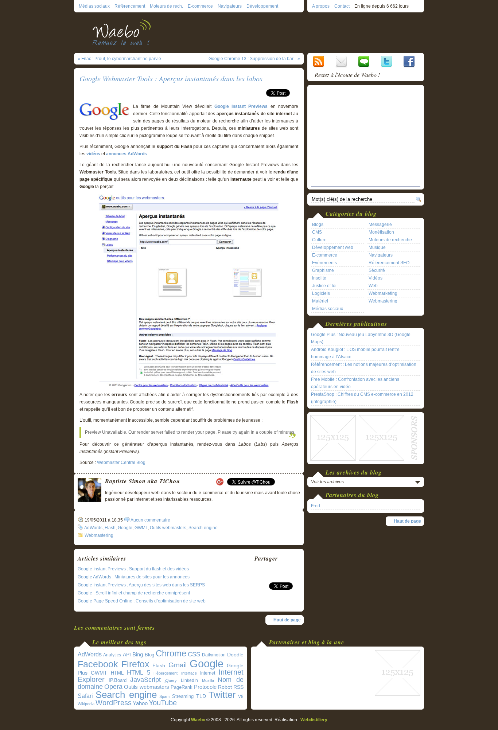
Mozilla (208, 680)
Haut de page (287, 619)
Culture (319, 239)
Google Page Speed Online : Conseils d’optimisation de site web (142, 601)
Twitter (222, 695)
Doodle (235, 654)
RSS (238, 687)
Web (373, 285)
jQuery (171, 680)
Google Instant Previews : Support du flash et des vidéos (133, 568)
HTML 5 (138, 672)
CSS (194, 654)
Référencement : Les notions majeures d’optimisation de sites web (363, 368)
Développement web (332, 247)
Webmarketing (383, 293)
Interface (189, 673)
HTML (117, 673)
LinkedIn (189, 680)
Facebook (98, 664)
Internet (207, 673)
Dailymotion (214, 654)
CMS (317, 232)
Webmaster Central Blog (121, 462)
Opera (113, 686)
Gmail (177, 665)
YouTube (163, 703)
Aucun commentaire (150, 520)
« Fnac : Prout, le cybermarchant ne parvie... (121, 58)
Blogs (317, 224)
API (127, 654)
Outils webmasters (168, 527)
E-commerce (200, 6)
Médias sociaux (94, 6)
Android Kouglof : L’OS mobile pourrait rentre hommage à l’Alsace (355, 353)
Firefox (135, 664)
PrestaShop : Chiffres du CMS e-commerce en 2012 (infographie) (362, 398)
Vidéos (375, 278)
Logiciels (321, 293)
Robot (225, 687)
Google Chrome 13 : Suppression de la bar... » (254, 58)
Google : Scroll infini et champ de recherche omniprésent (134, 593)
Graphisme (323, 270)
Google (125, 527)
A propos (321, 6)
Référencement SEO (389, 262)
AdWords (93, 527)
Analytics (112, 655)
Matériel (320, 301)
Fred (315, 505)
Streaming (183, 696)
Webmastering (99, 535)
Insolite (319, 278)
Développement (262, 6)
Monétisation (381, 232)
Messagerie (380, 224)
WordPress (114, 703)
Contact (342, 6)
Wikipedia (86, 704)
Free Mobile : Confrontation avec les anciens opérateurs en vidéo (355, 383)
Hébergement (165, 673)
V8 (241, 696)
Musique (377, 247)
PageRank (181, 687)
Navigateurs (230, 6)
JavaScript (145, 679)
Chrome (171, 653)
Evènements (324, 262)
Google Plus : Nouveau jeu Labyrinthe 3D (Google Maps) (361, 338)
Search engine (203, 527)
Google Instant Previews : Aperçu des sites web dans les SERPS (141, 584)
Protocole (205, 687)
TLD (201, 696)
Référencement (129, 6)
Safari (85, 695)
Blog (149, 654)
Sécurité (377, 270)
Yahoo (140, 703)
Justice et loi (324, 285)
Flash (110, 527)
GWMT (141, 527)
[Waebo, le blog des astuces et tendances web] (124, 32)
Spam (164, 696)
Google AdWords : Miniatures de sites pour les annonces (134, 576)
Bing (137, 654)
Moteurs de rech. (166, 6)
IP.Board (118, 680)
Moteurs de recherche (390, 239)
